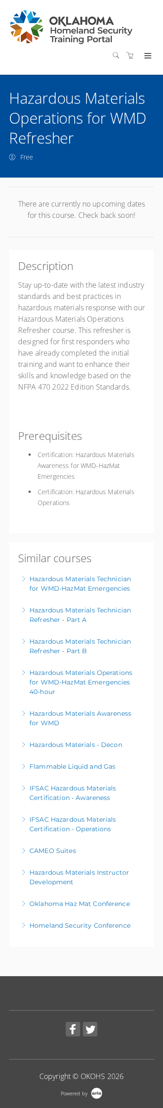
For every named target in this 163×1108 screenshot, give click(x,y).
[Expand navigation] (147, 56)
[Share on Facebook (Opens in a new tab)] (73, 1030)
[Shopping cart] (132, 55)
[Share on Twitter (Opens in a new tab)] (90, 1030)
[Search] (118, 55)
